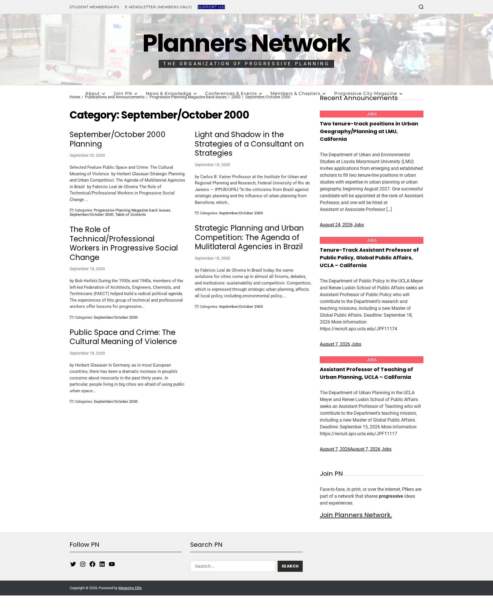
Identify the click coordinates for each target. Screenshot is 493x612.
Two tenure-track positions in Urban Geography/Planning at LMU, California (369, 131)
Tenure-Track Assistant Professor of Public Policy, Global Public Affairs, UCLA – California (369, 257)
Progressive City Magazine (365, 93)
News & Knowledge (168, 93)
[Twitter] (73, 564)
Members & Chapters (295, 93)
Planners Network (246, 43)
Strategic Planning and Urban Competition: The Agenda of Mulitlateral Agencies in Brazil (249, 237)
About (92, 93)
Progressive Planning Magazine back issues (132, 210)
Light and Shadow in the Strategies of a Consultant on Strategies (249, 144)
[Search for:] (231, 567)
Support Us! (211, 7)
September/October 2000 (92, 214)
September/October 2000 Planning (117, 139)
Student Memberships (94, 7)
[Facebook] (92, 564)
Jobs (372, 114)
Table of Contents (130, 214)
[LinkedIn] (102, 564)
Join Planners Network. (356, 515)
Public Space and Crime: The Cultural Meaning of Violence (123, 337)
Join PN (123, 93)
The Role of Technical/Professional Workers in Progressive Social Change (124, 243)
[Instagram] (82, 564)
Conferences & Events (231, 93)
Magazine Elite (130, 588)
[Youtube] (111, 564)
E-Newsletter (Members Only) (158, 7)
